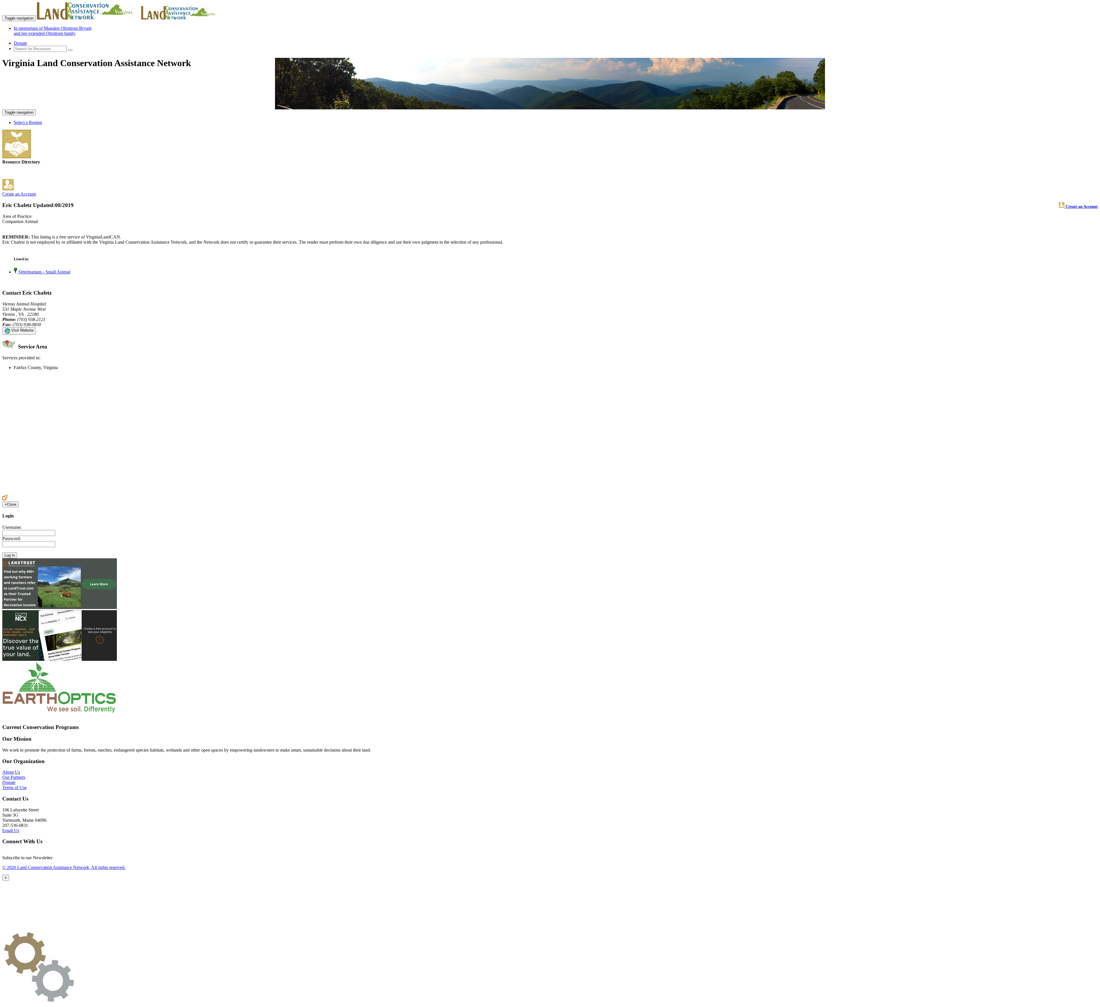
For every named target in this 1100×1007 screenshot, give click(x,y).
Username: (12, 527)
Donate (20, 43)
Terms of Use (14, 787)
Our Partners (13, 777)
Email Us (10, 830)
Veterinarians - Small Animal (43, 271)
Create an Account (19, 194)
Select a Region (28, 122)
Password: (11, 538)
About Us (11, 772)
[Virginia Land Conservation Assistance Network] (88, 17)
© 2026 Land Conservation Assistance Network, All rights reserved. (63, 867)
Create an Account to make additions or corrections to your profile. (62, 491)
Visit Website (22, 330)
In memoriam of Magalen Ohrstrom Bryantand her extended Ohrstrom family (52, 31)
